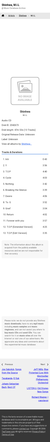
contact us (24, 429)
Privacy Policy (38, 431)
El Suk (16, 378)
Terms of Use (8, 434)
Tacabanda (7, 378)
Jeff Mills (38, 369)
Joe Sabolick (8, 369)
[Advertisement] (25, 48)
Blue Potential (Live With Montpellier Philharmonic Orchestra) (38, 376)
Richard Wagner (39, 397)
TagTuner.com (8, 431)
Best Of (11, 387)
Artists (11, 15)
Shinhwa (23, 15)
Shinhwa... (26, 143)
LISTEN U (31, 388)
